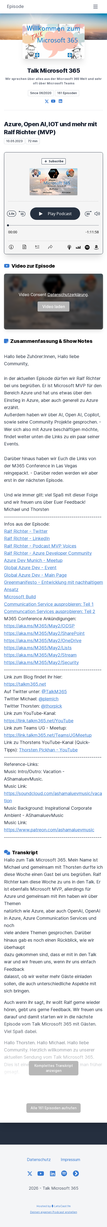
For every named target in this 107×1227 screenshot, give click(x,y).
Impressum (70, 1159)
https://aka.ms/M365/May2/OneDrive (42, 640)
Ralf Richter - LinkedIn (27, 538)
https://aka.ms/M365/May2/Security (41, 662)
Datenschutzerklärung (68, 294)
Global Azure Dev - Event (30, 567)
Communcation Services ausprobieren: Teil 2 (49, 611)
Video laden (53, 306)
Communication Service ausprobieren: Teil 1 (49, 604)
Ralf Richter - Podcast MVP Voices (40, 546)
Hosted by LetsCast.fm (54, 1206)
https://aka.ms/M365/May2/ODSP (39, 625)
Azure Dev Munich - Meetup (33, 560)
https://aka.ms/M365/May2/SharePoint (44, 633)
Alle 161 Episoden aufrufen (53, 1108)
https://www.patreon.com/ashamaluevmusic (49, 829)
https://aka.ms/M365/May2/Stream (40, 655)
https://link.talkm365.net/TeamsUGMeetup (48, 735)
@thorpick (51, 706)
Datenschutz (39, 1159)
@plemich (48, 698)
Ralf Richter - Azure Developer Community (48, 553)
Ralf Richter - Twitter (26, 531)
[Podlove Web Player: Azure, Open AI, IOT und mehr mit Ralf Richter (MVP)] (53, 203)
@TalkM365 (54, 691)
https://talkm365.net (25, 684)
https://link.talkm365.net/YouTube (38, 720)
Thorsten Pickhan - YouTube (48, 749)
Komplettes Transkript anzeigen (53, 1068)
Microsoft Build (20, 596)
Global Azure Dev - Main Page (35, 575)
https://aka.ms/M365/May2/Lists (38, 647)
